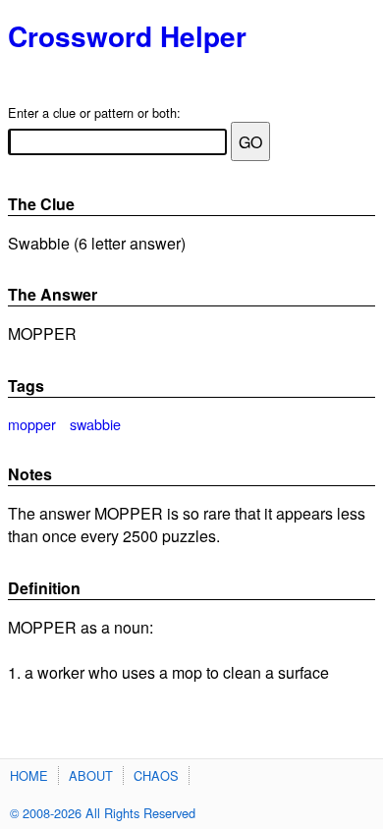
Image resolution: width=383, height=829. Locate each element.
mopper (32, 424)
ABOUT (91, 775)
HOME (29, 775)
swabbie (95, 424)
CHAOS (156, 775)
